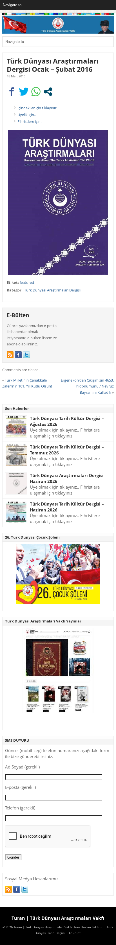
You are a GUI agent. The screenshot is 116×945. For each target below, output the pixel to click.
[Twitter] (26, 354)
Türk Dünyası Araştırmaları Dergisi (52, 290)
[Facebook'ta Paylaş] (12, 92)
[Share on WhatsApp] (36, 92)
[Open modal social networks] (48, 92)
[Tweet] (24, 92)
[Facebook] (18, 354)
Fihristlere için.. (29, 121)
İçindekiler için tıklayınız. (37, 107)
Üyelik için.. (26, 114)
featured (27, 282)
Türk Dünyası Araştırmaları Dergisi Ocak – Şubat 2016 (53, 65)
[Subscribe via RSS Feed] (10, 354)
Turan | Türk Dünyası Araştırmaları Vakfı (58, 918)
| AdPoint (73, 933)
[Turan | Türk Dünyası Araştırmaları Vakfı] (58, 32)
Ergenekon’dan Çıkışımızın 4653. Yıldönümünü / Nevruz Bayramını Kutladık (87, 386)
